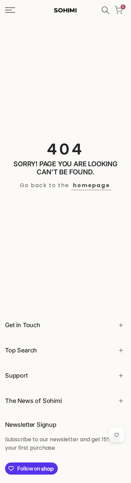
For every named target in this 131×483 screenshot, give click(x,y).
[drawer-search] (105, 10)
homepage (91, 185)
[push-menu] (10, 10)
